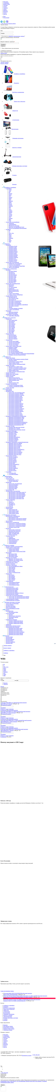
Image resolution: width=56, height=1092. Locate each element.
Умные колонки (9, 376)
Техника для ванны (10, 563)
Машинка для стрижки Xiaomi (16, 560)
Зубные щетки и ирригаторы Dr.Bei (17, 551)
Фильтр (2, 686)
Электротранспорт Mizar (11, 591)
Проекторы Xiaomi (13, 487)
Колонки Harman (13, 460)
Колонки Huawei (13, 461)
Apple (10, 189)
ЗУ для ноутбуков (13, 287)
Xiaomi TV (11, 502)
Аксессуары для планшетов (12, 262)
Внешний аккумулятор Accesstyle (16, 632)
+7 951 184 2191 (4, 23)
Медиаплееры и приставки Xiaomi (17, 496)
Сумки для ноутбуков (14, 293)
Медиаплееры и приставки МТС (16, 497)
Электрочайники (13, 542)
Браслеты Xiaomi (13, 337)
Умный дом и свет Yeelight (12, 374)
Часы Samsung (12, 323)
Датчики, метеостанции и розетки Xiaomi (18, 359)
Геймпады (11, 286)
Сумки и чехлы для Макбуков (16, 294)
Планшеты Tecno (13, 261)
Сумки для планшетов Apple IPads (17, 266)
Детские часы (9, 340)
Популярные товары (8, 1026)
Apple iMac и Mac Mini (14, 315)
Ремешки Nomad (12, 348)
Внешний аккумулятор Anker (15, 628)
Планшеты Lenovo (13, 252)
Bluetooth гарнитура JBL (14, 447)
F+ (9, 232)
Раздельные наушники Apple (15, 396)
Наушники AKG (12, 433)
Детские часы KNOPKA (14, 342)
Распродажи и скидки (8, 1027)
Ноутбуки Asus (12, 278)
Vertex (10, 240)
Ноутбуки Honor (12, 279)
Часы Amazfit (12, 327)
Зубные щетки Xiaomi (14, 550)
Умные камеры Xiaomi (14, 362)
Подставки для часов (14, 305)
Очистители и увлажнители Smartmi (17, 524)
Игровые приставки (10, 606)
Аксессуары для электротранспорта (14, 595)
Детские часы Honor (13, 344)
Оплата (5, 6)
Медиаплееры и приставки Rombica (17, 494)
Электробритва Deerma (14, 582)
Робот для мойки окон (14, 533)
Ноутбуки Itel (12, 273)
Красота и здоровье (16, 147)
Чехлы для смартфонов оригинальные (17, 228)
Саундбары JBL (12, 473)
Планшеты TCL (12, 258)
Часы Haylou (12, 330)
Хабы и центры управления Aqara (17, 371)
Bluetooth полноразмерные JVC (16, 421)
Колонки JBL (12, 463)
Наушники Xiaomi (13, 440)
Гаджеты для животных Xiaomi (16, 386)
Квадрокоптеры (9, 611)
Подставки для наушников (15, 303)
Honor (10, 194)
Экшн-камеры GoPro (13, 512)
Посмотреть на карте (26, 1055)
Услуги (5, 12)
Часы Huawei (12, 321)
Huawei (10, 197)
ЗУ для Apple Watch (13, 349)
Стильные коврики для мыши (16, 308)
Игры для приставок (11, 607)
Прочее (10, 307)
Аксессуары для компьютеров (13, 283)
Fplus (10, 220)
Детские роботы (10, 604)
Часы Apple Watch (13, 320)
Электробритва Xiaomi (14, 584)
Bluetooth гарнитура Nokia (15, 450)
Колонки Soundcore (13, 468)
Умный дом (15, 110)
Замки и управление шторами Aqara (17, 369)
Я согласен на (13, 36)
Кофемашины (12, 538)
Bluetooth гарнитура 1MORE (15, 443)
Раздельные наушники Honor (15, 398)
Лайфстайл (8, 624)
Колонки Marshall (10, 639)
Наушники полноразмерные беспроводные (16, 416)
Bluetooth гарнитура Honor (15, 444)
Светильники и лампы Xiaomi (16, 361)
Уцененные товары (7, 1030)
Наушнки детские (10, 426)
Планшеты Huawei (13, 251)
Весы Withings (12, 578)
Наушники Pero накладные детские (17, 429)
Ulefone (10, 212)
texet (10, 239)
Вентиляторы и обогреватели (13, 516)
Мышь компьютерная (14, 291)
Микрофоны (9, 390)
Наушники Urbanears (13, 439)
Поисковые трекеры (13, 617)
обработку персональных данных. (16, 36)
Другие (10, 381)
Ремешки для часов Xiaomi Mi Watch (17, 354)
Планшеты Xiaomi (13, 259)
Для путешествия (10, 613)
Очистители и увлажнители (12, 522)
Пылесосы (8, 528)
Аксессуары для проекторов (15, 483)
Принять (3, 1084)
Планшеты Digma (13, 248)
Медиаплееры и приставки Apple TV (17, 492)
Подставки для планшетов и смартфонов (18, 304)
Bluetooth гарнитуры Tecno (15, 454)
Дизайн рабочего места (11, 296)
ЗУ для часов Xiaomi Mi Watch (16, 352)
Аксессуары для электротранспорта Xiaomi (19, 597)
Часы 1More (11, 328)
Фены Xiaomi (12, 571)
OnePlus (10, 218)
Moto (10, 219)
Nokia (10, 202)
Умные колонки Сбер (14, 382)
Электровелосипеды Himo (12, 589)
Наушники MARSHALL (14, 437)
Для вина (11, 537)
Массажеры (8, 552)
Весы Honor (11, 575)
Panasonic (11, 238)
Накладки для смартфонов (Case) (16, 227)
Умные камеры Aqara (14, 370)
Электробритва (9, 581)
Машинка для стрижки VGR (15, 558)
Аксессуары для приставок (12, 603)
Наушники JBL (12, 436)
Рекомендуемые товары (8, 1028)
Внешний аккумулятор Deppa (16, 630)
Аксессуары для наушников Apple (17, 392)
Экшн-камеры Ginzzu (14, 510)
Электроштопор (12, 543)
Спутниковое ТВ (10, 489)
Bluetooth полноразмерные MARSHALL (18, 422)
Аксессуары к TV (10, 478)
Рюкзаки (11, 614)
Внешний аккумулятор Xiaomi (16, 634)
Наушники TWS (10, 391)
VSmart (10, 214)
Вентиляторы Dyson (13, 517)
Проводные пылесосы (14, 532)
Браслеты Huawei (13, 336)
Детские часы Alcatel (13, 341)
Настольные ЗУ (12, 299)
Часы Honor (11, 322)
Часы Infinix (11, 331)
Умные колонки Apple (14, 380)
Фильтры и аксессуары (14, 527)
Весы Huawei (12, 576)
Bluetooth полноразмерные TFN (16, 424)
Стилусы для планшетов (14, 264)
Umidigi (10, 210)
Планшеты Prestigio (13, 254)
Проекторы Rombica (13, 484)
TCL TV (11, 501)
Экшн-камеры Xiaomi (14, 513)
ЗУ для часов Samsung (14, 351)
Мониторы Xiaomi (13, 313)
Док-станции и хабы (13, 298)
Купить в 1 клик (4, 709)
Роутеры (11, 292)
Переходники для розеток (15, 616)
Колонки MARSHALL (14, 464)
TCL (10, 208)
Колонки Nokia (12, 465)
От (1, 680)
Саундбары (8, 471)
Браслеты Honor (12, 335)
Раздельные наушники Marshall (16, 403)
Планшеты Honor (13, 250)
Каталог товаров (5, 62)
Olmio (10, 236)
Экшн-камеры (9, 508)
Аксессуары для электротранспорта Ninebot (19, 596)
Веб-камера (11, 284)
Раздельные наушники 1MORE (16, 393)
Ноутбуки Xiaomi (13, 271)
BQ (9, 192)
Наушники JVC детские (14, 428)
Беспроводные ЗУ (13, 297)
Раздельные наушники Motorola (16, 406)
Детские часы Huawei (14, 343)
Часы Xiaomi (12, 325)
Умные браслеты (10, 333)
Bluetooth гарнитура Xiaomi (15, 453)
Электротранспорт (16, 156)
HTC (10, 196)
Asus (10, 191)
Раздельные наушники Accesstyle (16, 395)
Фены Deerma (12, 567)
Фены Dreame (12, 568)
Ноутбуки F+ (12, 272)
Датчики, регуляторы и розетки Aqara (17, 367)
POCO (10, 203)
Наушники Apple (13, 434)
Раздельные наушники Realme (16, 410)
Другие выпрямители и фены (15, 566)
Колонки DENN (12, 458)
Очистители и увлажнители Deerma (17, 523)
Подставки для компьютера (15, 300)
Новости (5, 10)
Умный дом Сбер (10, 387)
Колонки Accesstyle (13, 457)
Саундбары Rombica (13, 474)
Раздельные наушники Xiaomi (16, 414)
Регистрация (6, 17)
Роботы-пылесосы (13, 534)
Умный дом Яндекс (10, 372)
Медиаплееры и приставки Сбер (16, 498)
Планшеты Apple (13, 247)
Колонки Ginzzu (12, 459)
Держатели (11, 223)
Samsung (11, 206)
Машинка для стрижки (11, 557)
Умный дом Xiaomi (10, 358)
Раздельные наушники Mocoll (16, 405)
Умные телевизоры (10, 499)
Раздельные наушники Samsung (16, 411)
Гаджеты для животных (11, 384)
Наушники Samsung (13, 438)
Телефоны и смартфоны (19, 73)
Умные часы (9, 318)
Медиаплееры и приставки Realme (17, 493)
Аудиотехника (15, 119)
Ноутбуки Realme (13, 274)
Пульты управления (13, 481)
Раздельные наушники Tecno (15, 413)
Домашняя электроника (17, 138)
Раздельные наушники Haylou (16, 397)
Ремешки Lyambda (13, 347)
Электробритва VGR (14, 583)
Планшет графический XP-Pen (16, 623)
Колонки (14, 184)
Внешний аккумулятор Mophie (16, 633)
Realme (10, 204)
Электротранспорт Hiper (11, 590)
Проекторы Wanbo (13, 486)
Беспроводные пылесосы (14, 531)
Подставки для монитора (14, 302)
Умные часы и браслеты (19, 101)
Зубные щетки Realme (14, 549)
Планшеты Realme (13, 256)
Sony (10, 207)
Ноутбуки (8, 270)
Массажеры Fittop (13, 553)
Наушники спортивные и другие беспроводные (17, 442)
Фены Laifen (12, 570)
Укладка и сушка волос (11, 565)
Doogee (10, 193)
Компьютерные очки (13, 289)
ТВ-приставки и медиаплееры (13, 491)
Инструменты (9, 521)
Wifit (10, 241)
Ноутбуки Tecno (12, 276)
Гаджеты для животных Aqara (16, 385)
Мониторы (8, 310)
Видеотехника (15, 129)
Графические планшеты (11, 619)
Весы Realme (12, 577)
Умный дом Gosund (10, 375)
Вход (4, 16)
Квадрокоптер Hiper (13, 612)
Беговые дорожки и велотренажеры (14, 546)
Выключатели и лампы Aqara (15, 366)
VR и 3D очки (9, 477)
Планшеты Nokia (13, 253)
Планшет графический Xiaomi (16, 622)
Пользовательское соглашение (8, 1063)
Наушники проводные (11, 431)
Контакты (5, 11)
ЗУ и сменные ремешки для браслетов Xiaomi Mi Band (21, 353)
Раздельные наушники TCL (15, 412)
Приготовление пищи (14, 539)
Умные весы (9, 573)
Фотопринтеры (9, 507)
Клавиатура (11, 288)
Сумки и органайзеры (14, 309)
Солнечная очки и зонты (12, 562)
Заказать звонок (12, 23)
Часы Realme (12, 326)
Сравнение (11, 709)
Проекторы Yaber (13, 488)
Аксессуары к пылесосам (14, 529)
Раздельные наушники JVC (15, 402)
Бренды (5, 14)
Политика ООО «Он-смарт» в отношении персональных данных (16, 1061)
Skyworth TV (12, 503)
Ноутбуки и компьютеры (18, 92)
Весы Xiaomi (12, 579)
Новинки (5, 1025)
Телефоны (8, 229)
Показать (5, 683)
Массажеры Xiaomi (13, 556)
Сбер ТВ (11, 506)
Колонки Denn (9, 637)
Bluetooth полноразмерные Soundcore (17, 423)
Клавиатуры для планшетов (15, 263)
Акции (4, 9)
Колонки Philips (12, 466)
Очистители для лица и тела (12, 561)
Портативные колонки (11, 455)
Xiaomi (10, 215)
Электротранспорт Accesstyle (13, 600)
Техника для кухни (10, 535)
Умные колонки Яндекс (14, 377)
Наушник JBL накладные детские (16, 427)
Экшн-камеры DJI (13, 509)
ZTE (10, 217)
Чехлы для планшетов (14, 267)
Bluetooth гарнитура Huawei (15, 445)
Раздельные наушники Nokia (15, 407)
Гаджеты (14, 175)
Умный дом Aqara (10, 365)
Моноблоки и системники (12, 314)
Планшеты (16, 83)
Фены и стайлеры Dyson (14, 572)
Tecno (10, 209)
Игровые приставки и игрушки (19, 166)
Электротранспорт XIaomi (12, 594)
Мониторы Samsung (13, 312)
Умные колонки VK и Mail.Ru (16, 379)
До (15, 680)
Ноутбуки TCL (12, 282)
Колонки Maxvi (9, 640)
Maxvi (10, 234)
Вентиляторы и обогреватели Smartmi (17, 518)
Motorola (11, 201)
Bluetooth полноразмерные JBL (16, 419)
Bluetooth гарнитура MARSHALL (16, 449)
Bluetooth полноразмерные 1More (16, 417)
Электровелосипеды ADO (12, 588)
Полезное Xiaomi (13, 360)
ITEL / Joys (11, 233)
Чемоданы (11, 618)
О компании (6, 3)
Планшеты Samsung (13, 257)
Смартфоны (9, 188)
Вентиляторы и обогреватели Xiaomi (17, 519)
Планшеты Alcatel (13, 246)
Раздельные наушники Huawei (16, 400)
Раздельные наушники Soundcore (16, 408)
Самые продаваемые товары (7, 991)
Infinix (10, 198)
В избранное (3, 710)
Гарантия (5, 7)
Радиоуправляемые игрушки (12, 608)
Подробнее (3, 707)
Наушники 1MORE (13, 432)
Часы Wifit (11, 332)
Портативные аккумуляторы (12, 627)
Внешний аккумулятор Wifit (15, 629)
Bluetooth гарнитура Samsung (15, 452)
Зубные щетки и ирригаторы (12, 547)
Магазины (5, 1)
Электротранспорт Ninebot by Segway (15, 593)
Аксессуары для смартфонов (12, 222)
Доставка (5, 5)
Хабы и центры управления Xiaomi (17, 364)
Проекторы (8, 482)
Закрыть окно (4, 53)
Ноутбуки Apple (12, 277)
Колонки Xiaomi (12, 470)
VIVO (10, 213)
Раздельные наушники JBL (15, 401)
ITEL (10, 199)
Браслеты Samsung (13, 338)
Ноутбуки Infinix (12, 281)
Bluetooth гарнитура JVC (14, 448)
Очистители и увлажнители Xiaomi (17, 526)
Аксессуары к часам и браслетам (13, 346)
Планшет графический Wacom (16, 620)
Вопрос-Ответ (6, 4)
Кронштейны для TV (14, 480)
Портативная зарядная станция (13, 625)
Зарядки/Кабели (12, 224)
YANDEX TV (12, 504)
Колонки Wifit (12, 469)
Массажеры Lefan (13, 555)
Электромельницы (13, 540)
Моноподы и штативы (14, 225)
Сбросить (5, 684)
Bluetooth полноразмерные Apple (16, 418)
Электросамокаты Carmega (12, 599)
